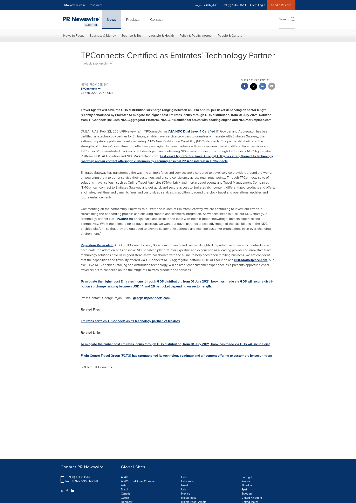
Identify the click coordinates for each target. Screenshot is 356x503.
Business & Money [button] (103, 35)
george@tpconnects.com (151, 297)
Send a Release (281, 5)
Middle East (188, 498)
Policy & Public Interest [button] (195, 35)
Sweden (246, 493)
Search (284, 19)
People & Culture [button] (230, 35)
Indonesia (187, 481)
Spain (244, 489)
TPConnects (124, 218)
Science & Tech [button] (132, 35)
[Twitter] (62, 491)
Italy (183, 489)
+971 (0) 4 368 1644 (77, 477)
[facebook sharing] (244, 87)
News (111, 19)
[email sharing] (271, 87)
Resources (96, 5)
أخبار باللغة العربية (206, 5)
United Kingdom (251, 498)
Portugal (246, 477)
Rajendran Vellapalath (97, 245)
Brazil (124, 489)
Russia (245, 481)
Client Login (257, 5)
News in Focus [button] (73, 35)
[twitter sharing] (253, 87)
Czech (125, 498)
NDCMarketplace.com (250, 260)
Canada (125, 493)
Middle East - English (97, 63)
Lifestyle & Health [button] (161, 35)
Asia (123, 485)
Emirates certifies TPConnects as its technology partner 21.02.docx (130, 321)
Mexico (185, 493)
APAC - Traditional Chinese (138, 481)
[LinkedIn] (72, 491)
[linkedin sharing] (262, 87)
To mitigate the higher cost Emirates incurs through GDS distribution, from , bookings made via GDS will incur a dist (175, 344)
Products (133, 19)
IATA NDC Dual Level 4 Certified (191, 131)
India (184, 477)
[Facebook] (67, 491)
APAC (124, 477)
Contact (156, 19)
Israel (184, 485)
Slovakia (246, 485)
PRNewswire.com (74, 5)
